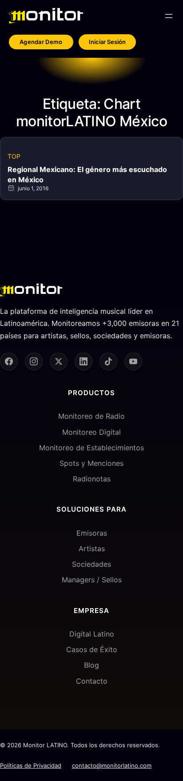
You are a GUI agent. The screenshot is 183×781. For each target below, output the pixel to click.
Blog (91, 665)
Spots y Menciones (91, 463)
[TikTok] (108, 361)
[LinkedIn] (83, 361)
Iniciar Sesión (107, 41)
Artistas (92, 548)
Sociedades (91, 564)
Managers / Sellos (92, 579)
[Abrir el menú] (168, 16)
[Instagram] (34, 361)
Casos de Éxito (91, 649)
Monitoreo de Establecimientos (91, 447)
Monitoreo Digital (91, 432)
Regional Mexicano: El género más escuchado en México (87, 174)
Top (14, 156)
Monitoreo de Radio (91, 416)
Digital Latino (91, 633)
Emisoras (91, 533)
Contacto (91, 681)
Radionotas (92, 478)
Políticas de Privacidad (30, 765)
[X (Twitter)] (59, 361)
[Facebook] (9, 361)
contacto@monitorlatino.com (111, 765)
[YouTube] (133, 361)
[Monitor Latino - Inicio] (46, 16)
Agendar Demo (41, 41)
